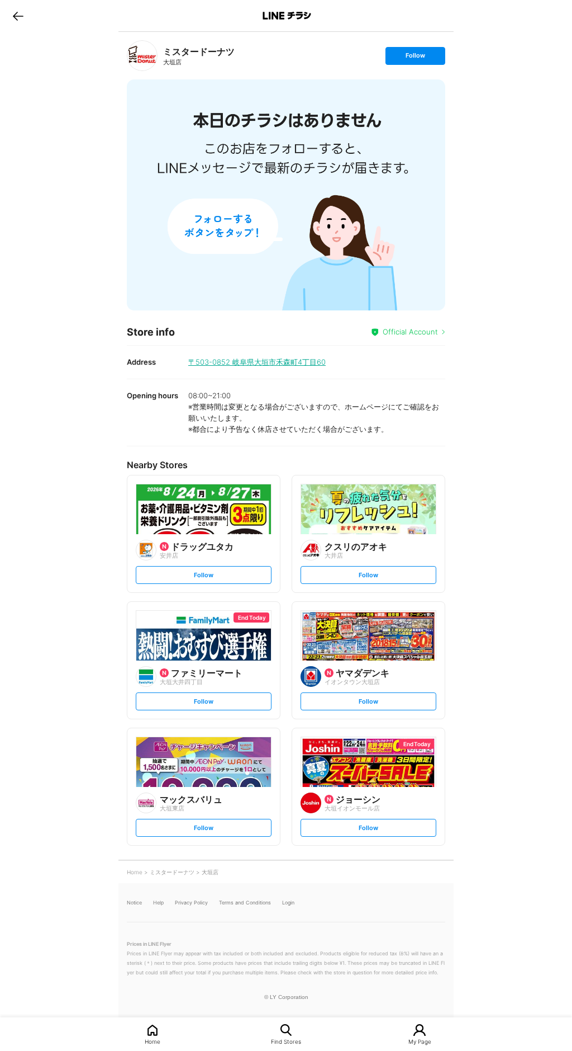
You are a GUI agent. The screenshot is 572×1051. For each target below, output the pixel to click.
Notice (134, 902)
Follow (415, 58)
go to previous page (18, 15)
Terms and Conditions (245, 902)
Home (152, 1041)
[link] (142, 55)
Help (158, 902)
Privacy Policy (191, 902)
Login (288, 902)
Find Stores (286, 1041)
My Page (419, 1041)
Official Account (410, 331)
